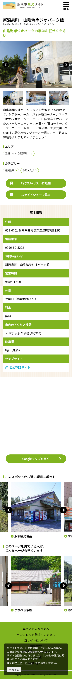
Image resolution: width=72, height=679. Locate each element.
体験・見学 (28, 170)
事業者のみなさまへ (36, 629)
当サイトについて (36, 640)
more (14, 483)
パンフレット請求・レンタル (36, 635)
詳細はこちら (17, 557)
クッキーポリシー (25, 663)
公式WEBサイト (19, 367)
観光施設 (9, 170)
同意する (14, 669)
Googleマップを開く (35, 459)
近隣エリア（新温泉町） (17, 153)
